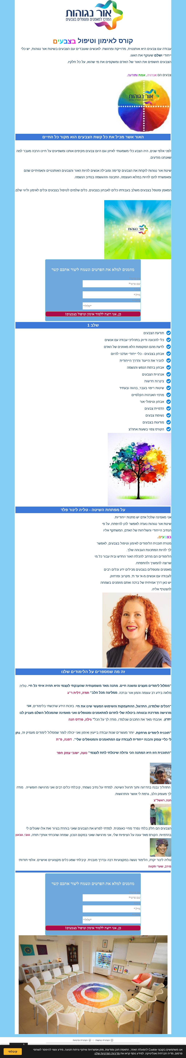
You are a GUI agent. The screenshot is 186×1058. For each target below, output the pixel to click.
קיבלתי (12, 1051)
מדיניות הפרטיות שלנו (107, 1053)
